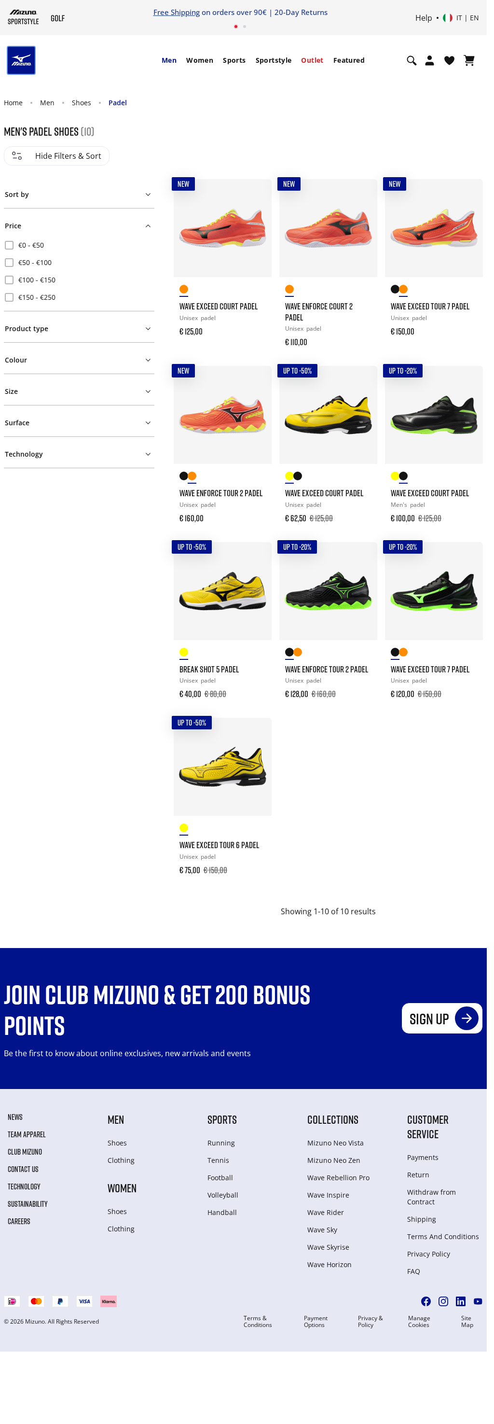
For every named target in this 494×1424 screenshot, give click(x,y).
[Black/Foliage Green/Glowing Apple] (183, 478)
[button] (79, 192)
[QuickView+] (255, 221)
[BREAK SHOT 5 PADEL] (223, 591)
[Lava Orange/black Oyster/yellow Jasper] (183, 291)
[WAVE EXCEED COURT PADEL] (223, 228)
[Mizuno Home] (23, 17)
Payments (423, 1157)
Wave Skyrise (328, 1247)
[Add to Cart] (255, 324)
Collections (332, 1119)
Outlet (312, 60)
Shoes (81, 102)
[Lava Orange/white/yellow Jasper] (192, 478)
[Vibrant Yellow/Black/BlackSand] (289, 478)
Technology (24, 1186)
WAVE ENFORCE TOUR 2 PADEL (220, 493)
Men (169, 60)
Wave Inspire (328, 1195)
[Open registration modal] (429, 60)
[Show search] (412, 60)
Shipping (421, 1219)
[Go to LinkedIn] (461, 1301)
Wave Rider (325, 1212)
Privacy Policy (428, 1253)
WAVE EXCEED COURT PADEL (218, 306)
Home (13, 102)
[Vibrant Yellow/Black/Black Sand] (183, 654)
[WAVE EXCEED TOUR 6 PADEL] (223, 767)
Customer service (428, 1126)
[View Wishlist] (449, 60)
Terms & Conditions (258, 1321)
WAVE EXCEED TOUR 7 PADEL (430, 306)
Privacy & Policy (370, 1321)
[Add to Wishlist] (255, 195)
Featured (349, 60)
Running (221, 1142)
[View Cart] (469, 60)
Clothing (121, 1160)
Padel (118, 102)
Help (423, 18)
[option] (79, 245)
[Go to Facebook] (426, 1301)
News (15, 1117)
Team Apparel (27, 1134)
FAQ (413, 1271)
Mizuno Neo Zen (333, 1160)
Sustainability (28, 1204)
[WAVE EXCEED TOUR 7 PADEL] (434, 228)
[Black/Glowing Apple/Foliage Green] (395, 291)
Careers (19, 1221)
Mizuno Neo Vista (335, 1142)
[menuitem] (169, 60)
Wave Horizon (329, 1264)
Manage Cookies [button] (419, 1321)
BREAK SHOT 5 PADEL (209, 669)
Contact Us (23, 1169)
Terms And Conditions (443, 1236)
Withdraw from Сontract (431, 1196)
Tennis (218, 1160)
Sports (234, 60)
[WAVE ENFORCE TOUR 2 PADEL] (223, 415)
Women (199, 60)
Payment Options (316, 1321)
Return (418, 1174)
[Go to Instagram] (443, 1301)
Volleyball (222, 1195)
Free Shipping (176, 12)
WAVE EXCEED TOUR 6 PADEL (219, 844)
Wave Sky (322, 1229)
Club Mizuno (25, 1152)
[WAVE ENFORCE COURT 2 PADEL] (328, 228)
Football (220, 1177)
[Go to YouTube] (478, 1301)
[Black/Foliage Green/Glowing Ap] (297, 478)
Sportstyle (274, 60)
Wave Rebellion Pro (338, 1177)
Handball (222, 1212)
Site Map (467, 1321)
